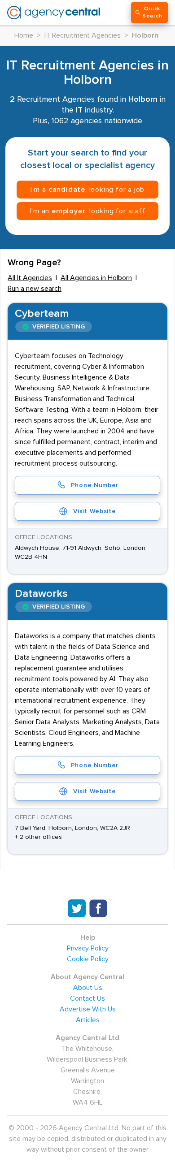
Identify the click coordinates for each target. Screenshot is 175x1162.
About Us (87, 987)
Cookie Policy (88, 959)
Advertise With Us (88, 1009)
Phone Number (94, 485)
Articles (88, 1020)
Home (23, 35)
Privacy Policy (88, 948)
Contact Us (87, 998)
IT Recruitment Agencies (82, 35)
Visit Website (94, 511)
